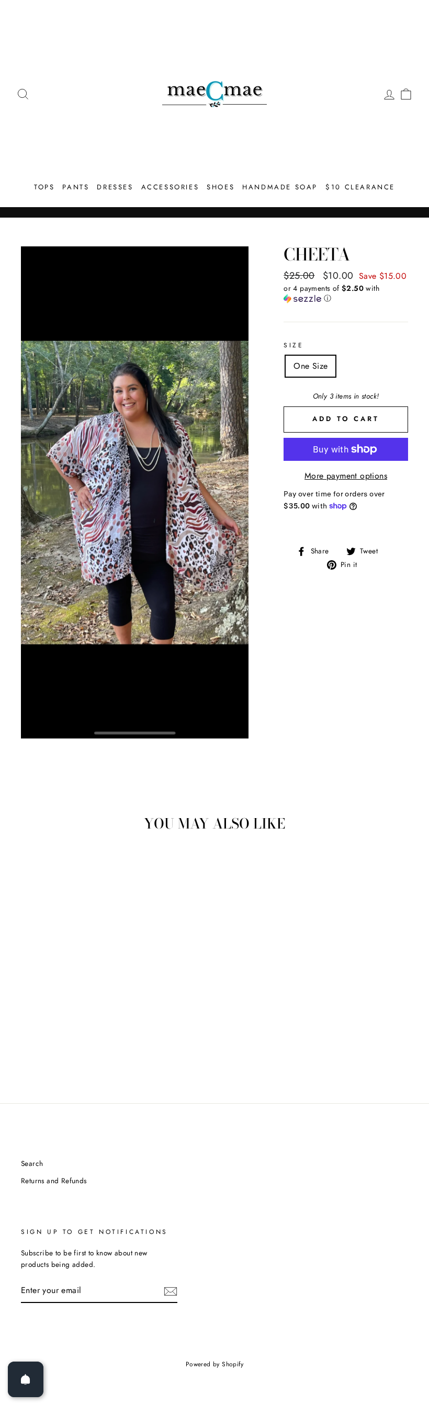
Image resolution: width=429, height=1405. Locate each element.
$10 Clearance (360, 187)
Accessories (170, 187)
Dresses (115, 187)
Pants (75, 187)
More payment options (345, 476)
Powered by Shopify (214, 1364)
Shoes (220, 187)
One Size (310, 366)
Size (293, 345)
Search (32, 1163)
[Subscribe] (170, 1290)
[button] (346, 293)
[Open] (25, 1379)
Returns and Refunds (54, 1180)
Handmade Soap (280, 187)
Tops (44, 187)
